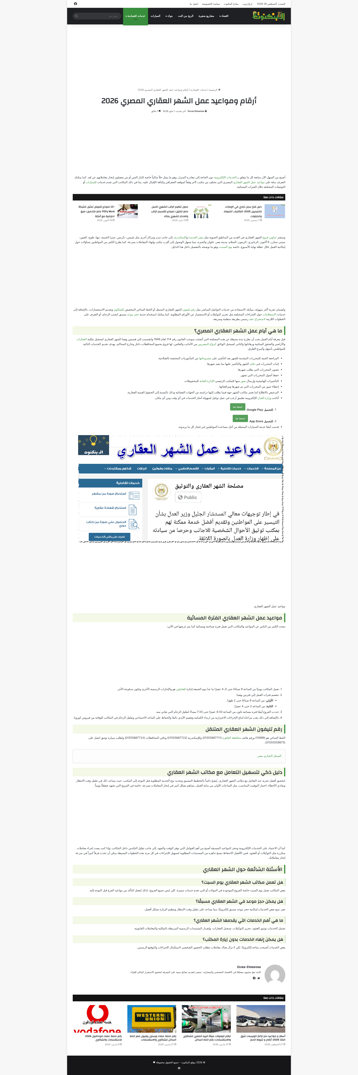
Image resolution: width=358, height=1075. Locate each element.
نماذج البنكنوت (231, 3)
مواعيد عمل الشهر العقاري (249, 182)
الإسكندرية (180, 237)
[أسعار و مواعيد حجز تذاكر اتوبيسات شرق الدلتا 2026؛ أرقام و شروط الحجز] (260, 1019)
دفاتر (252, 364)
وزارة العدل (264, 398)
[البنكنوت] (269, 16)
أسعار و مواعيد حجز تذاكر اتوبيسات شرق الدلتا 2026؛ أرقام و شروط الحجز (263, 1038)
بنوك (170, 16)
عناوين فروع (270, 237)
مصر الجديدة (196, 237)
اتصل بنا (194, 3)
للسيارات (91, 182)
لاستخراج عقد (257, 319)
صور (243, 381)
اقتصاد (225, 16)
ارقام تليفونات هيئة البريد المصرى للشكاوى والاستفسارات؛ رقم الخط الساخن (207, 1038)
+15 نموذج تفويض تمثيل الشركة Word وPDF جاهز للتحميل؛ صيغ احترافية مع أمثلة (96, 211)
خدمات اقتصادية (136, 16)
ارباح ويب (247, 3)
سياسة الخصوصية (211, 3)
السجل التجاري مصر (269, 756)
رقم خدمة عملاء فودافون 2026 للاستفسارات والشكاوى (103, 1038)
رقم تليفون (189, 309)
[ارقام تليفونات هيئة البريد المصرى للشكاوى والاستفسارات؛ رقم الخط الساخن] (206, 1019)
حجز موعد (133, 314)
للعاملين (181, 689)
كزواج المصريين (207, 344)
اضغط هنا (238, 406)
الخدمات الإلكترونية (225, 177)
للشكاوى (119, 309)
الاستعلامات (269, 314)
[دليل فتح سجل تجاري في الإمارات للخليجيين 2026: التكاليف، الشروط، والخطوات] (275, 211)
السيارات (155, 16)
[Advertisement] (179, 56)
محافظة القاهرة (231, 737)
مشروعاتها (205, 358)
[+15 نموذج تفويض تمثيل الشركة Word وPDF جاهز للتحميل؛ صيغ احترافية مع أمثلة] (127, 211)
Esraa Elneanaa (196, 111)
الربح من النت (185, 16)
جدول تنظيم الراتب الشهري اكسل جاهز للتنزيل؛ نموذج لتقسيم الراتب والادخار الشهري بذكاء (169, 211)
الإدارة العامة (207, 381)
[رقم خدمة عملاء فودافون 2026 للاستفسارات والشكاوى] (97, 1019)
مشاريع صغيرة (206, 16)
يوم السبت (226, 247)
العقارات (82, 339)
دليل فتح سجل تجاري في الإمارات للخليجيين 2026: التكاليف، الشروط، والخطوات (243, 211)
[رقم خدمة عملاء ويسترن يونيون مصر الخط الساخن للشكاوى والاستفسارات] (151, 1019)
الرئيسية (213, 89)
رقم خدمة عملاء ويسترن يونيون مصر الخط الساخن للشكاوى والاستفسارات (153, 1038)
